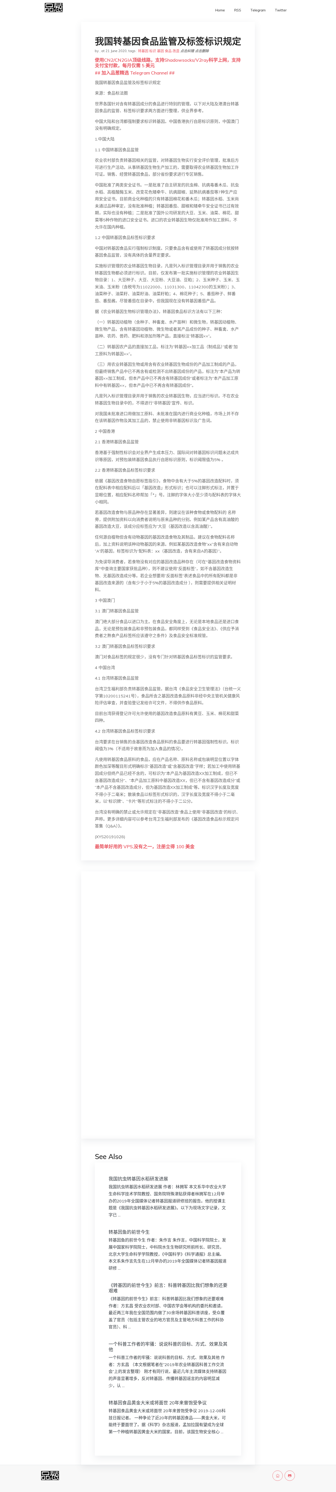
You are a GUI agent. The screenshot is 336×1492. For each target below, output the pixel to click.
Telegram (258, 10)
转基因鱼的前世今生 (129, 1232)
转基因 (143, 51)
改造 (176, 51)
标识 (152, 51)
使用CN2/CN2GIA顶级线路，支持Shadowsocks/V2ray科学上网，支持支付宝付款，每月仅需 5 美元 (168, 62)
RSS (237, 10)
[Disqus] (168, 947)
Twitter (281, 10)
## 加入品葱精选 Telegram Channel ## (135, 73)
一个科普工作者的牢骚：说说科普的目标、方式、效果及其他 (168, 1346)
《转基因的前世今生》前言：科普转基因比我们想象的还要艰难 (168, 1288)
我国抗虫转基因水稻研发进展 (138, 1179)
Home (220, 10)
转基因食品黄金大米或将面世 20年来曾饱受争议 (158, 1403)
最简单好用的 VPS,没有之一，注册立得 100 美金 (145, 846)
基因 (160, 51)
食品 (168, 51)
